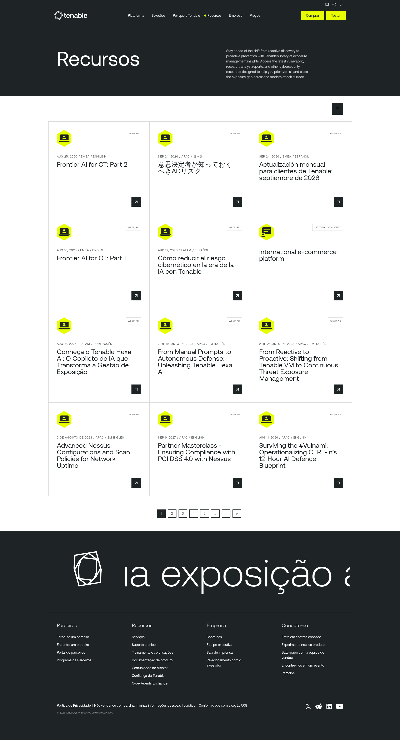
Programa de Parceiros (74, 660)
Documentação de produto (152, 660)
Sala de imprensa (220, 652)
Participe (288, 673)
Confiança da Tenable (148, 675)
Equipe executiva (219, 645)
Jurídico (189, 705)
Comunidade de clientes (150, 668)
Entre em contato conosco (301, 637)
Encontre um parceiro (73, 645)
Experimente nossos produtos (304, 645)
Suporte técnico (144, 645)
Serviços (138, 637)
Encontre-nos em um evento (303, 665)
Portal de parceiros (71, 652)
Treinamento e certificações (152, 652)
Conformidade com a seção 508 (223, 705)
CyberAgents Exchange (150, 683)
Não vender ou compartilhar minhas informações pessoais (137, 705)
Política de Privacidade (74, 705)
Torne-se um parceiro (73, 637)
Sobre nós (214, 637)
